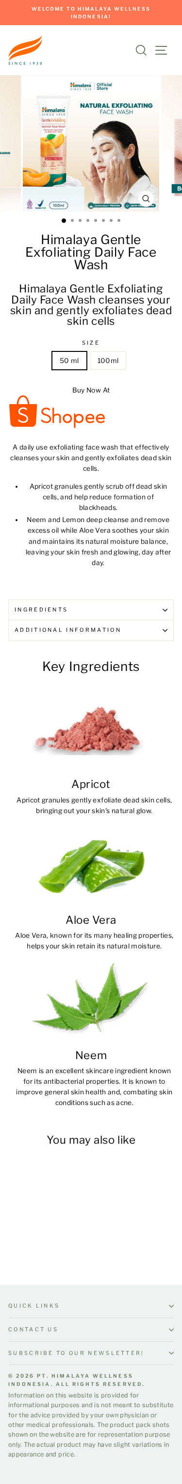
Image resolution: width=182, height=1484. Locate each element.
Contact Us (33, 1329)
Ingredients (41, 609)
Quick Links (34, 1305)
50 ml (69, 360)
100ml (108, 360)
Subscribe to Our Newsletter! (76, 1353)
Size (91, 342)
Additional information (68, 629)
